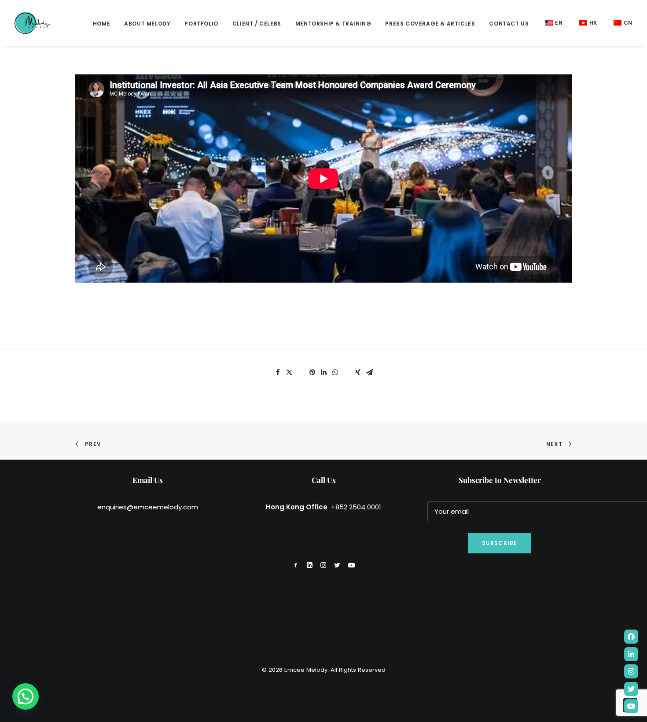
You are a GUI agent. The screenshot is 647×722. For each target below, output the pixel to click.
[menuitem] (104, 24)
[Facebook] (631, 637)
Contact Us (509, 23)
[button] (295, 565)
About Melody (147, 23)
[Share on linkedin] (323, 372)
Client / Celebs (256, 23)
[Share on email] (369, 372)
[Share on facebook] (277, 372)
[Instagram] (631, 671)
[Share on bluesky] (346, 370)
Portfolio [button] (201, 23)
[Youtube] (631, 706)
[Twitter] (631, 689)
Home (101, 23)
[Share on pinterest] (312, 372)
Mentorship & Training (333, 23)
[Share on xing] (358, 372)
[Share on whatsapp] (335, 372)
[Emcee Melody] (33, 23)
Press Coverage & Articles (430, 23)
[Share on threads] (300, 370)
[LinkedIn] (631, 654)
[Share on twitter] (289, 372)
